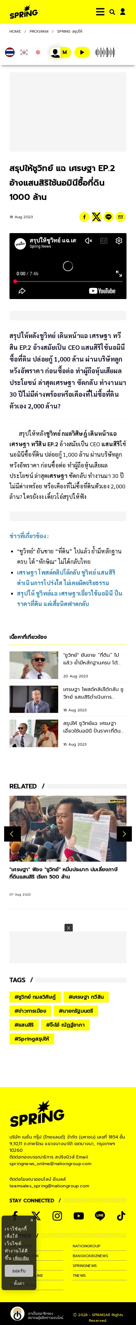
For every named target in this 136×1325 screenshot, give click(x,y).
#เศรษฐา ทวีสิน (86, 997)
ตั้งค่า (19, 1283)
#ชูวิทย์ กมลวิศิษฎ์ (35, 997)
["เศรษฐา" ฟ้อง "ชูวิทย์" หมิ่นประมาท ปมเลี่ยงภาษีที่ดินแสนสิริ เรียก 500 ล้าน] (68, 829)
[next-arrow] (124, 833)
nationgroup (86, 1246)
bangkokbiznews (90, 1256)
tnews (79, 1275)
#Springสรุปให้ (32, 1039)
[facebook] (84, 217)
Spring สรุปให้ (69, 31)
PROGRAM (39, 31)
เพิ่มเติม (21, 1258)
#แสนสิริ (24, 1025)
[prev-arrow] (12, 833)
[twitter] (96, 217)
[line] (108, 217)
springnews (85, 1266)
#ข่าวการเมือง (30, 1011)
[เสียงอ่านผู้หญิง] (60, 52)
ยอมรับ (19, 1270)
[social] (36, 1216)
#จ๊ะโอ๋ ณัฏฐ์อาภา (65, 1025)
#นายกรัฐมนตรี (76, 1011)
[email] (120, 217)
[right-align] (111, 12)
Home (15, 31)
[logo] (23, 12)
